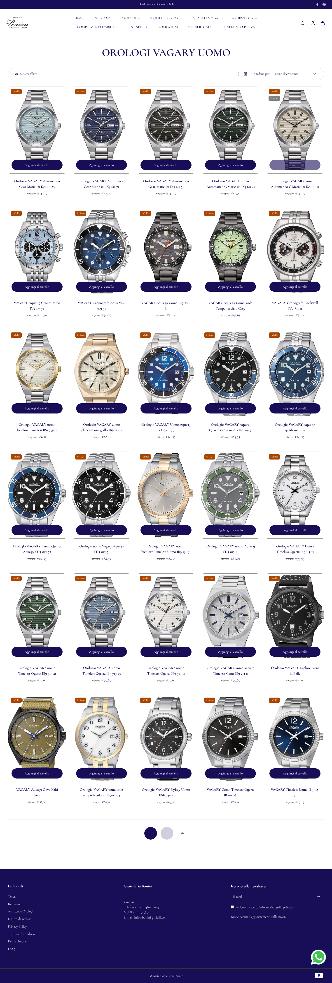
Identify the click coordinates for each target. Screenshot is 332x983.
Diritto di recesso (19, 919)
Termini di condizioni (22, 934)
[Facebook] (317, 4)
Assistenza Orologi (20, 911)
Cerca (12, 896)
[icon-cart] (322, 23)
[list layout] (240, 74)
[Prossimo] (182, 833)
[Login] (313, 23)
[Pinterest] (324, 4)
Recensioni (15, 904)
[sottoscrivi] (318, 896)
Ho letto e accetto (264, 907)
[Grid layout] (245, 74)
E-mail (237, 897)
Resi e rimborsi (18, 941)
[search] (303, 23)
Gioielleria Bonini (172, 976)
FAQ (11, 949)
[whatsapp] (318, 957)
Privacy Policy (17, 926)
